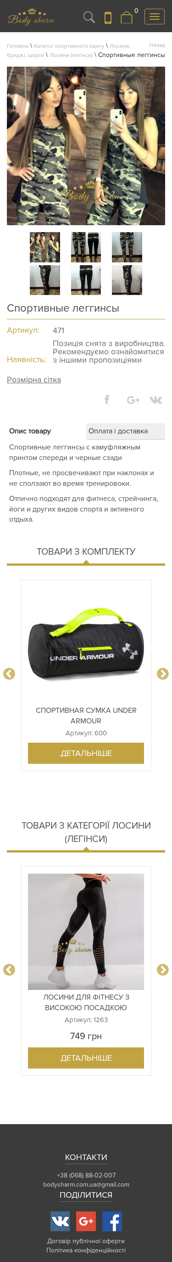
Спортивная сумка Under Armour (86, 716)
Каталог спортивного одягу (69, 46)
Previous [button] (9, 674)
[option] (86, 675)
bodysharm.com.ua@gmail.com (86, 1184)
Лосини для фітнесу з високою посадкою (86, 1002)
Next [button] (163, 674)
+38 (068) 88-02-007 (86, 1175)
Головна (17, 46)
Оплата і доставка (118, 431)
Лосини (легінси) (71, 55)
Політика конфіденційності (86, 1250)
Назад (157, 45)
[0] (126, 22)
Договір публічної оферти (86, 1241)
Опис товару (30, 431)
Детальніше (86, 753)
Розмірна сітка (34, 380)
